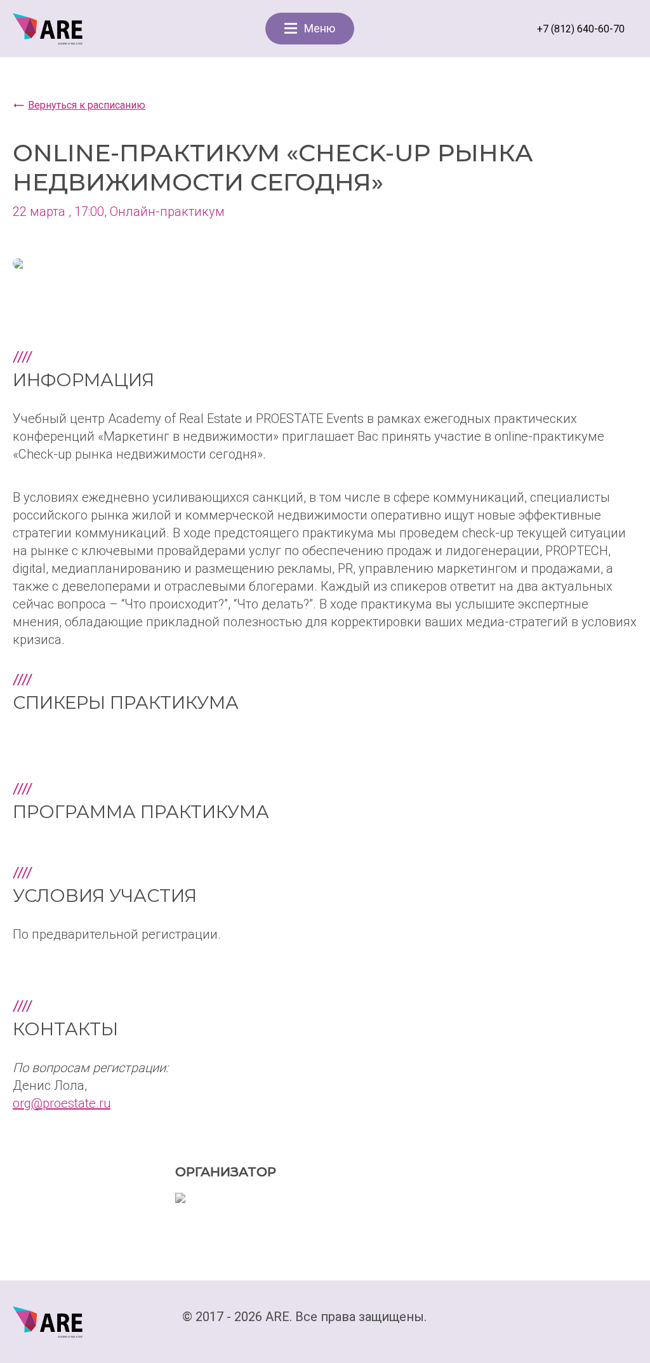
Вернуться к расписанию (86, 105)
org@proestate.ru (61, 1103)
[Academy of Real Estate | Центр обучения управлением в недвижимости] (48, 28)
